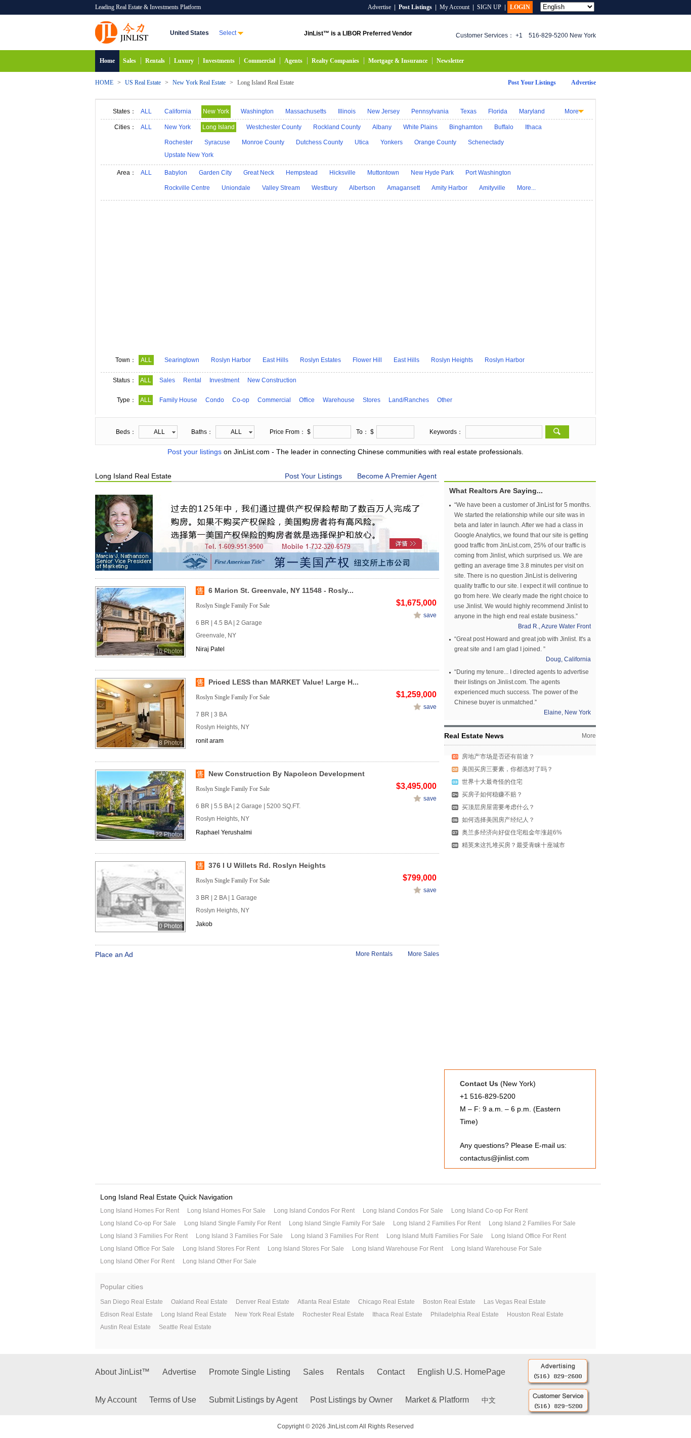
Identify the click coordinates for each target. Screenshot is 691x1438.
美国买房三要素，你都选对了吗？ (507, 769)
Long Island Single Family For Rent (232, 1223)
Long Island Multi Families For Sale (434, 1236)
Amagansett (403, 187)
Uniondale (236, 187)
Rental (192, 380)
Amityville (492, 187)
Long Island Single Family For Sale (337, 1223)
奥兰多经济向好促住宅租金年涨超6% (512, 832)
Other (444, 400)
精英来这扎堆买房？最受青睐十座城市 (513, 845)
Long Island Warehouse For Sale (496, 1248)
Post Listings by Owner (351, 1399)
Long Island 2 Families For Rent (437, 1223)
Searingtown (181, 360)
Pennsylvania (430, 111)
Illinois (347, 111)
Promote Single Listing (249, 1372)
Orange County (435, 142)
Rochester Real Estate (333, 1314)
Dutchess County (319, 142)
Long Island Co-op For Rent (489, 1210)
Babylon (175, 172)
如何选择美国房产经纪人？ (498, 819)
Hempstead (302, 172)
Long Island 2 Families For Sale (532, 1223)
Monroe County (263, 142)
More (572, 111)
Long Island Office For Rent (528, 1236)
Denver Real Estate (262, 1301)
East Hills (275, 360)
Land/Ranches (408, 400)
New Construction (271, 380)
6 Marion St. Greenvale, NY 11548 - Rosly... (281, 590)
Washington (257, 111)
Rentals (155, 60)
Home (107, 60)
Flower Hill (367, 360)
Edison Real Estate (126, 1314)
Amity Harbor (449, 187)
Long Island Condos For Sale (403, 1210)
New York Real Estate (199, 82)
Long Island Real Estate (194, 1314)
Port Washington (488, 172)
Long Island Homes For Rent (139, 1210)
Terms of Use (172, 1399)
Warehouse (339, 400)
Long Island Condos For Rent (314, 1210)
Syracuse (217, 142)
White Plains (420, 127)
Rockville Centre (187, 187)
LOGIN (520, 7)
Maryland (532, 111)
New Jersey (383, 111)
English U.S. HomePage (461, 1372)
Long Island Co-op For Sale (138, 1223)
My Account (454, 7)
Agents (293, 60)
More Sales (423, 953)
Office (307, 400)
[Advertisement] (347, 276)
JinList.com (121, 32)
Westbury (324, 187)
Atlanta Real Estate (323, 1301)
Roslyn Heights (452, 360)
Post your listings (194, 452)
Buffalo (503, 127)
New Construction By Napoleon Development (286, 774)
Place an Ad (114, 954)
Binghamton (466, 127)
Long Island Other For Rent (137, 1261)
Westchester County (273, 127)
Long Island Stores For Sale (306, 1248)
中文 (489, 1400)
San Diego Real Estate (131, 1301)
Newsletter (450, 60)
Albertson (362, 187)
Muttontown (383, 172)
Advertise (379, 7)
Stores (371, 400)
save (430, 615)
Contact (391, 1372)
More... (526, 187)
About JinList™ (122, 1372)
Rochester (178, 142)
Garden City (215, 172)
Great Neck (258, 172)
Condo (214, 400)
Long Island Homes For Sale (226, 1210)
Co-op (240, 400)
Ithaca (533, 127)
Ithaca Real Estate (397, 1314)
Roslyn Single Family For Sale (233, 605)
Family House (178, 400)
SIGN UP (489, 7)
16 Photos (169, 651)
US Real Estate (143, 82)
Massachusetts (305, 111)
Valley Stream (281, 187)
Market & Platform (437, 1399)
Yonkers (391, 142)
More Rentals (374, 953)
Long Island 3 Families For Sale (239, 1236)
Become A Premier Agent (397, 476)
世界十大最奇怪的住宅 (492, 781)
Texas (468, 111)
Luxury (184, 60)
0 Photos (171, 926)
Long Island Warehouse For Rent (397, 1248)
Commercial (259, 60)
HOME (104, 82)
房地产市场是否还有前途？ (498, 756)
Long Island (218, 127)
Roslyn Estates (320, 360)
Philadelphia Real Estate (464, 1314)
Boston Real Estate (449, 1301)
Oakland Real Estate (199, 1301)
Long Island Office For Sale (137, 1248)
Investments (219, 60)
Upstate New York (188, 154)
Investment (224, 380)
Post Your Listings (532, 82)
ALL (146, 111)
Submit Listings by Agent (253, 1399)
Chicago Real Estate (386, 1301)
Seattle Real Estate (185, 1327)
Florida (497, 111)
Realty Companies (335, 60)
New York (216, 111)
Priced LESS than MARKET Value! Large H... (283, 682)
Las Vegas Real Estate (515, 1301)
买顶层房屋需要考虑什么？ (498, 807)
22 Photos (169, 834)
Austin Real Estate (125, 1327)
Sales (129, 60)
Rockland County (337, 127)
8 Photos (171, 742)
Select (227, 32)
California (177, 111)
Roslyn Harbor (231, 360)
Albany (382, 127)
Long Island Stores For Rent (221, 1248)
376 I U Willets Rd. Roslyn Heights (267, 865)
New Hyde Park (432, 172)
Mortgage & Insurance (397, 60)
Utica (362, 142)
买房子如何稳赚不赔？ (492, 794)
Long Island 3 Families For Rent (144, 1236)
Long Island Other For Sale (219, 1261)
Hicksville (342, 172)
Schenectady (486, 142)
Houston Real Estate (535, 1314)
